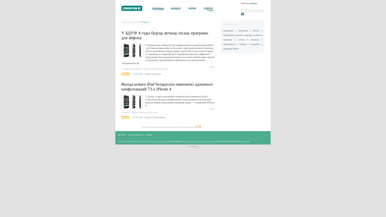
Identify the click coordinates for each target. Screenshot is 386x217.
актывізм (243, 30)
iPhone (145, 22)
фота (236, 48)
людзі (241, 39)
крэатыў (227, 39)
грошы (239, 35)
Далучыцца (245, 3)
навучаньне (229, 44)
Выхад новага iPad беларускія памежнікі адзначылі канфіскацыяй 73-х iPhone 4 (167, 86)
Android (164, 69)
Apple (127, 112)
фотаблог (176, 9)
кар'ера (248, 35)
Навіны (125, 74)
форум (192, 9)
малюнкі (227, 48)
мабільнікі (155, 69)
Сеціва (242, 44)
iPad (148, 112)
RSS (197, 127)
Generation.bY (221, 141)
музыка (255, 39)
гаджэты (134, 112)
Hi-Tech (154, 112)
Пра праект (122, 135)
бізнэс (256, 30)
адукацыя (135, 69)
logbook (208, 9)
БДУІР (127, 69)
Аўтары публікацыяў (135, 135)
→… (212, 66)
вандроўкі (228, 35)
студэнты (255, 44)
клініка (257, 35)
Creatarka (246, 141)
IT (142, 69)
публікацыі (158, 9)
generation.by (133, 9)
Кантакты (149, 135)
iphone (147, 69)
